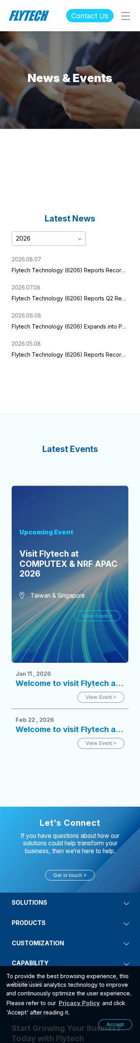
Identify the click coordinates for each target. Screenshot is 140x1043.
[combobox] (49, 238)
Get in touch (67, 875)
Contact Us (89, 15)
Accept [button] (115, 1024)
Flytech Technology (29, 15)
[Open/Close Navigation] (125, 15)
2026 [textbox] (23, 238)
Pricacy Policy (79, 1003)
